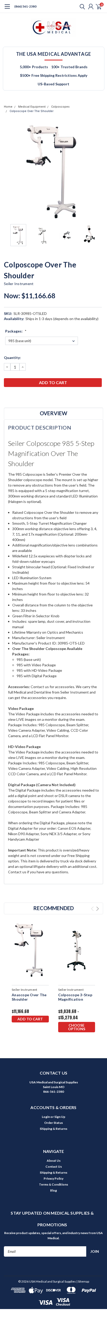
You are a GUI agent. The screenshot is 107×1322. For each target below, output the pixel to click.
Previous (9, 172)
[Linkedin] (32, 396)
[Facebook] (6, 396)
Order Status (53, 1123)
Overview (53, 413)
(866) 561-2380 (25, 6)
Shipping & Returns (53, 1129)
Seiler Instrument (19, 283)
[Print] (19, 396)
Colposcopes (60, 106)
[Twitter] (26, 396)
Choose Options (76, 1027)
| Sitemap (82, 1281)
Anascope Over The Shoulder (29, 997)
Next (98, 172)
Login (46, 1117)
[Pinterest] (39, 396)
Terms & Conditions (53, 1184)
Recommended (53, 908)
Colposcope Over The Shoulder (32, 111)
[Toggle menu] (7, 9)
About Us (54, 1160)
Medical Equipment (31, 106)
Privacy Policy (53, 1178)
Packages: (15, 331)
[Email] (13, 396)
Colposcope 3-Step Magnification (75, 997)
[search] (81, 6)
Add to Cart (30, 1019)
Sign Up (59, 1117)
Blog (53, 1190)
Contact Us (53, 1166)
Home (8, 106)
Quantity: (12, 357)
